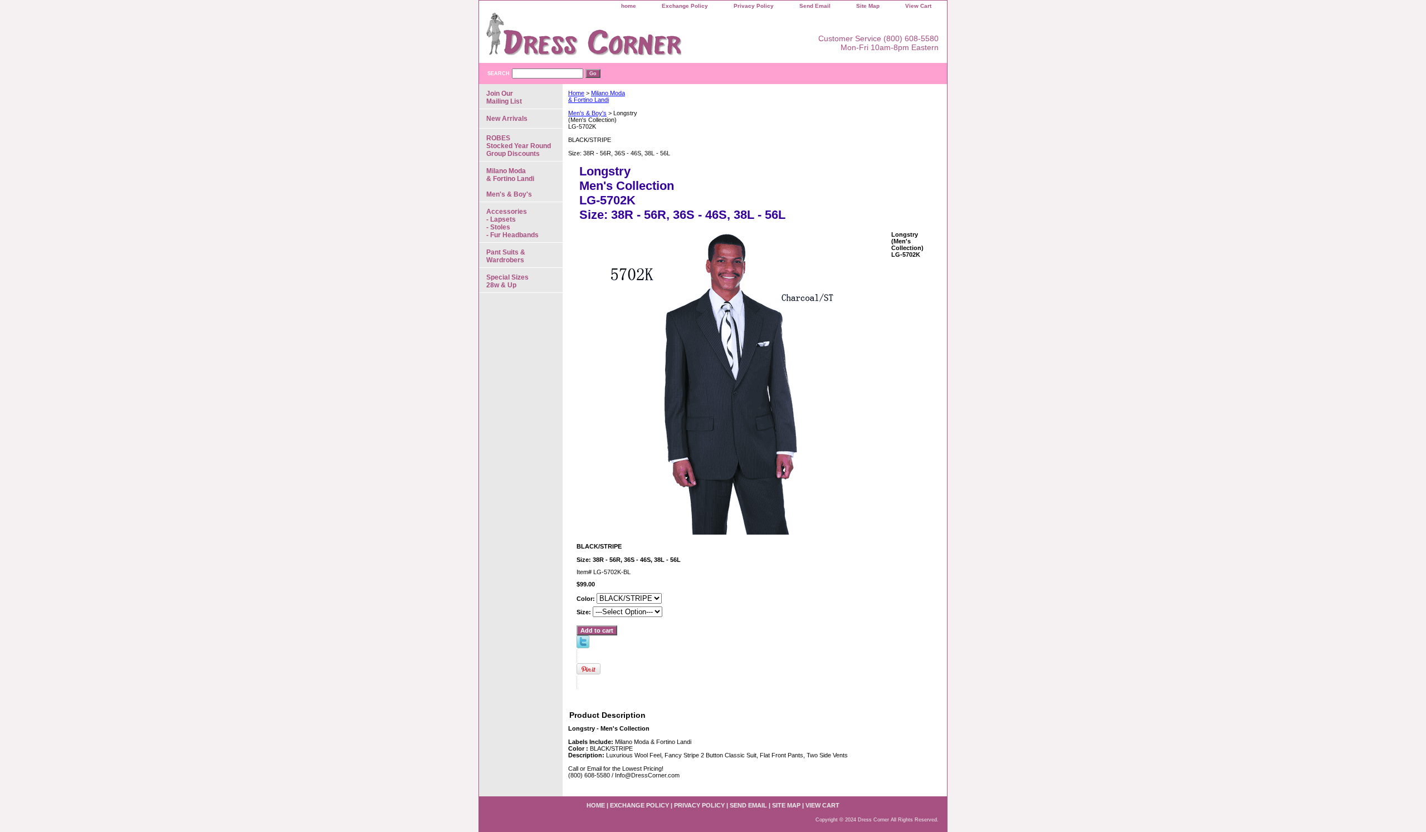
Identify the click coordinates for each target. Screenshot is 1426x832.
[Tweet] (583, 646)
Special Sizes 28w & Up (507, 281)
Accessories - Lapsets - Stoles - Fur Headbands (512, 223)
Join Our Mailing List (504, 97)
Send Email (815, 6)
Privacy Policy (754, 6)
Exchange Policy (685, 6)
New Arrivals (507, 119)
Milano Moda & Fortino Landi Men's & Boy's (510, 182)
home (628, 6)
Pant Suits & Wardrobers (505, 256)
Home (576, 93)
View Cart (918, 6)
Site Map (868, 6)
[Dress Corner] (618, 38)
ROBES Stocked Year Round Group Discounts (518, 146)
